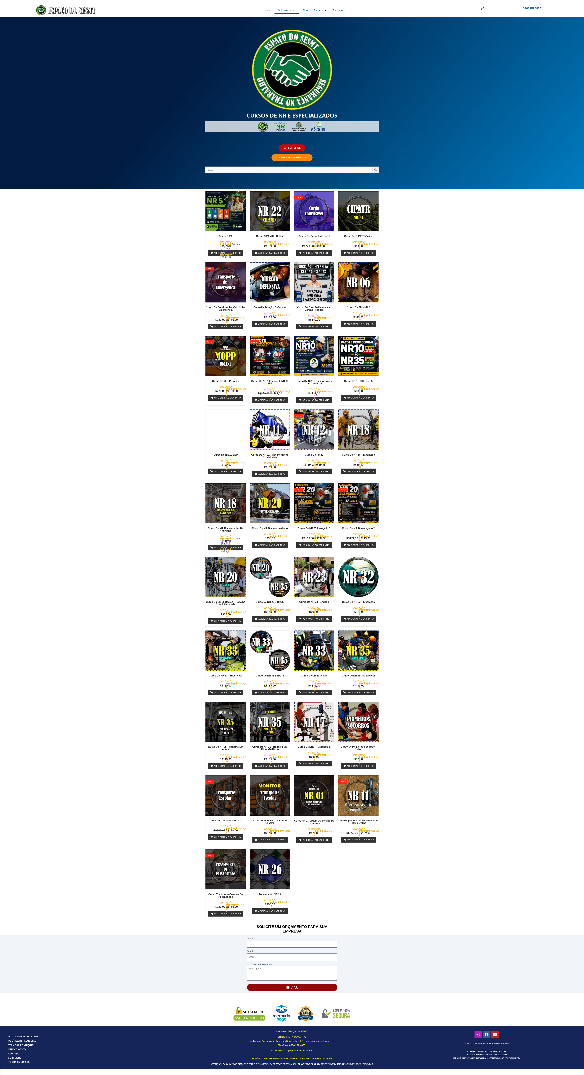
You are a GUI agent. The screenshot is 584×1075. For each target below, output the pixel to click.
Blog (305, 10)
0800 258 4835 (297, 1045)
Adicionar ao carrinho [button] (227, 252)
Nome (250, 938)
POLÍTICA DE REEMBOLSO (22, 1040)
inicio (268, 10)
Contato (318, 10)
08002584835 (532, 8)
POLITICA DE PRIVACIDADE (23, 1036)
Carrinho (338, 10)
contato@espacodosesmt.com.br (296, 1050)
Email (250, 951)
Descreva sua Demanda (259, 963)
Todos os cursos (286, 10)
